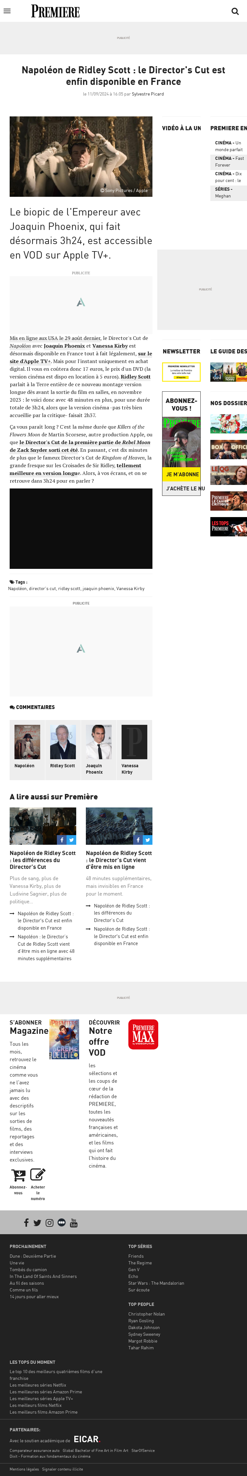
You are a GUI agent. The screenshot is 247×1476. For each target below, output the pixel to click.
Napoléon (17, 588)
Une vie (17, 1262)
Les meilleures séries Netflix (38, 1385)
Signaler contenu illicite (62, 1469)
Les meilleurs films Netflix (36, 1405)
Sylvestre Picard (148, 93)
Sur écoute (139, 1289)
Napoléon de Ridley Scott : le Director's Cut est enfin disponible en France (46, 920)
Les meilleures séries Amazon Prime (46, 1391)
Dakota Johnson (144, 1327)
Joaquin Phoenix (64, 345)
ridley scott (69, 588)
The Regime (140, 1262)
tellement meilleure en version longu (75, 469)
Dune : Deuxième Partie (33, 1256)
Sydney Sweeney (144, 1334)
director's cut (42, 588)
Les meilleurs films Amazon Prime (44, 1412)
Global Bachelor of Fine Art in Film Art (95, 1450)
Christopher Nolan (146, 1314)
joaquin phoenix (98, 588)
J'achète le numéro (183, 488)
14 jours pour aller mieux (34, 1296)
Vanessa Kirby (110, 345)
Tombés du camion (28, 1269)
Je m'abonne (182, 474)
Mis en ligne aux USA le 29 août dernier (55, 338)
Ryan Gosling (141, 1320)
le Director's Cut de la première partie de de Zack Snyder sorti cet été (80, 446)
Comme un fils (24, 1289)
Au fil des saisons (27, 1283)
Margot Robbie (142, 1341)
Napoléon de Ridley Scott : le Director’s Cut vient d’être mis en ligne (119, 860)
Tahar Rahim (141, 1347)
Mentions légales (24, 1469)
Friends (136, 1256)
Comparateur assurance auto (34, 1450)
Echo (133, 1276)
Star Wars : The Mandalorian (156, 1283)
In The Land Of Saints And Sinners (43, 1276)
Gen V (134, 1269)
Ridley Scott (136, 376)
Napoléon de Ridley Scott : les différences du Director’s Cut (43, 860)
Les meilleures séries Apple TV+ (41, 1398)
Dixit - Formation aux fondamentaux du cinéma (50, 1456)
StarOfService (143, 1450)
